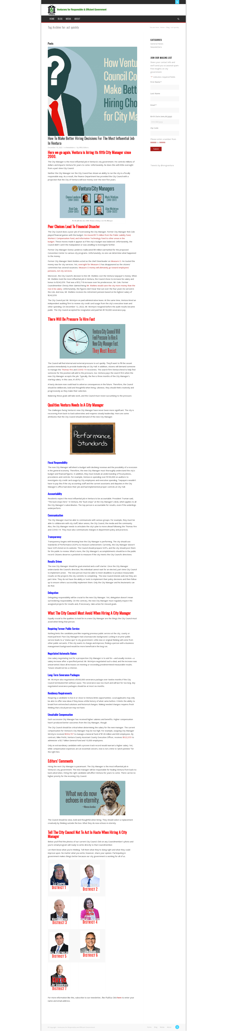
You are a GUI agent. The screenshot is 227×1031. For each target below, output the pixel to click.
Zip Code (154, 128)
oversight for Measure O (89, 264)
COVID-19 (81, 369)
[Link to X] (177, 2)
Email (153, 105)
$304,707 (69, 734)
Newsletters (70, 147)
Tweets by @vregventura (162, 165)
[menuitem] (52, 18)
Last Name (155, 93)
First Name (155, 82)
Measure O (116, 261)
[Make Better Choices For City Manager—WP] (92, 91)
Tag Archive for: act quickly (63, 27)
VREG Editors (84, 147)
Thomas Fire (67, 369)
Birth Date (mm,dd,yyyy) (161, 116)
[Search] (177, 18)
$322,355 (127, 737)
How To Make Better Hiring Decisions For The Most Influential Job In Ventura (91, 141)
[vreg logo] (77, 9)
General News (156, 43)
